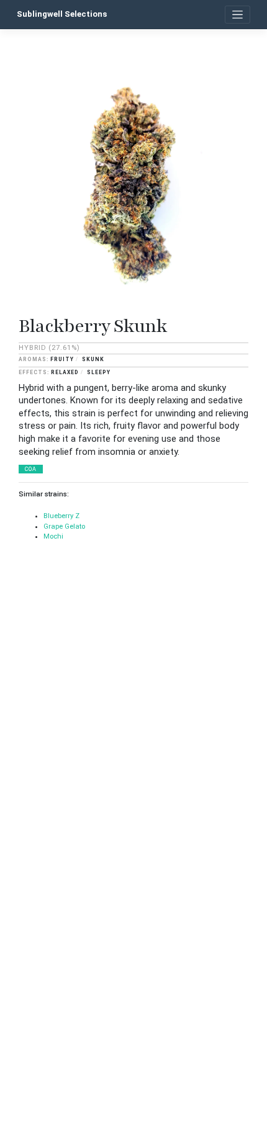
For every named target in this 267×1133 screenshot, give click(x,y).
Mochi (53, 536)
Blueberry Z (61, 516)
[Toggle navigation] (237, 15)
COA (31, 469)
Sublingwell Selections (62, 14)
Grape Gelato (64, 526)
